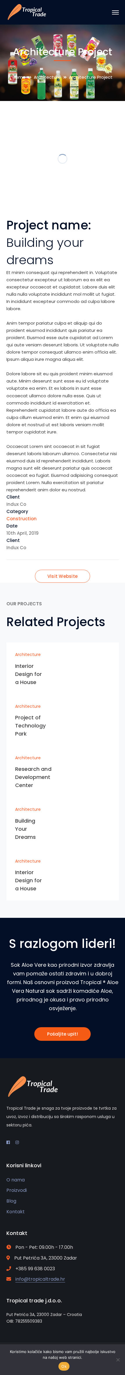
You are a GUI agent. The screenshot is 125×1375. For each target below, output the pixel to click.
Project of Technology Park (30, 725)
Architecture (47, 77)
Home (19, 77)
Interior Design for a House (28, 674)
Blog (11, 1201)
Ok (64, 1366)
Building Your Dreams (25, 829)
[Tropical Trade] (26, 12)
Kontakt (15, 1211)
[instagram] (17, 1142)
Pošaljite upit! (62, 1034)
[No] (118, 1360)
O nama (15, 1180)
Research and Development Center (33, 777)
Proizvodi (16, 1190)
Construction (21, 519)
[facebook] (8, 1142)
